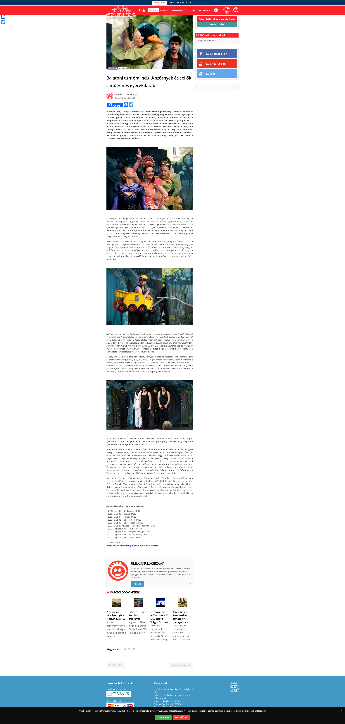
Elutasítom (181, 717)
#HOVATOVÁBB (217, 24)
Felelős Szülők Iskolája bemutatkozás (217, 19)
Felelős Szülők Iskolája (126, 94)
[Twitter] (3, 22)
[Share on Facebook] (122, 649)
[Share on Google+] (129, 649)
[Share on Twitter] (125, 649)
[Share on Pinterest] (134, 649)
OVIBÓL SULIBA (159, 3)
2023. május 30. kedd (125, 97)
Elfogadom (163, 717)
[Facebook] (3, 16)
